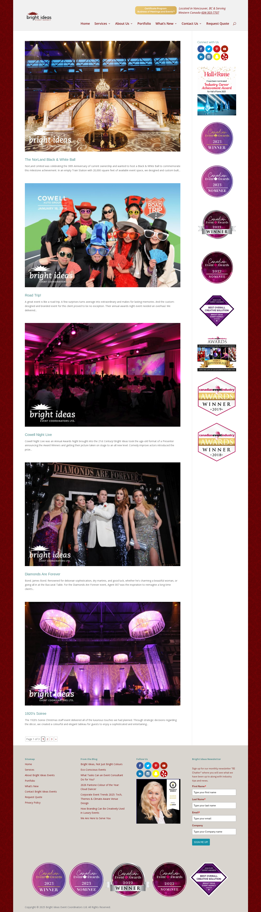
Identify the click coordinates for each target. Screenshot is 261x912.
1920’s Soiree (35, 713)
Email (196, 812)
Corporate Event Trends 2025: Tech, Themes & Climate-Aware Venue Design (101, 799)
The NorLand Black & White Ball (50, 159)
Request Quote (217, 24)
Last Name (199, 799)
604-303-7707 (210, 12)
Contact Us (190, 24)
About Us (122, 24)
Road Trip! (33, 295)
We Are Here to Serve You (96, 818)
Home (85, 24)
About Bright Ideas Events (40, 775)
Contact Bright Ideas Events (41, 791)
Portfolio (144, 24)
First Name (199, 786)
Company (197, 825)
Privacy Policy (32, 802)
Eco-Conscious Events (93, 769)
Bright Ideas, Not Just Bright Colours (102, 764)
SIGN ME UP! (201, 842)
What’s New (164, 24)
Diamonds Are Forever (42, 574)
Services (100, 24)
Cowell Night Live (38, 435)
